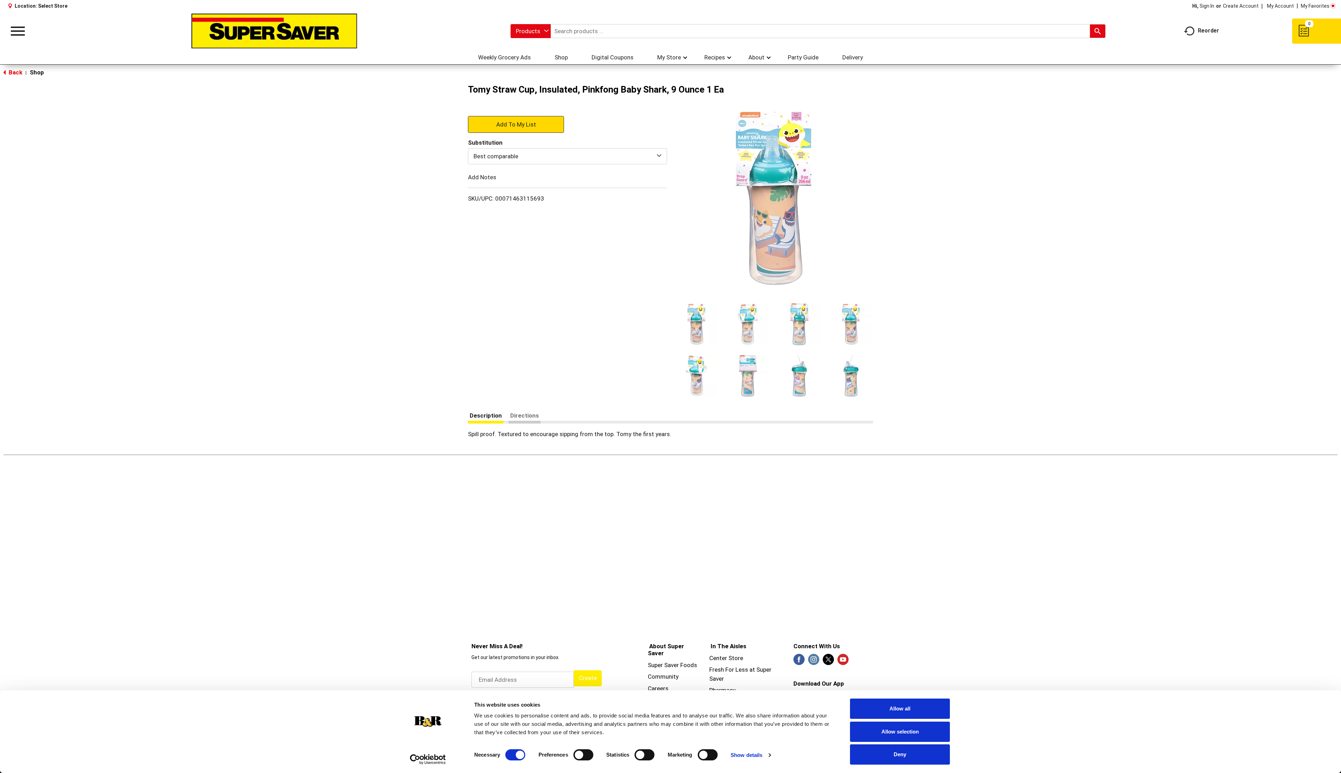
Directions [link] (524, 415)
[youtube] (843, 661)
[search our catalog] (1097, 31)
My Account (1280, 6)
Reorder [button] (1208, 30)
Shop (37, 72)
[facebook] (799, 661)
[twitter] (828, 661)
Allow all (899, 708)
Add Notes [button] (482, 177)
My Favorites (1315, 6)
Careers (658, 688)
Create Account (1241, 6)
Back (14, 72)
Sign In (1207, 6)
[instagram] (813, 661)
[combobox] (531, 31)
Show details (746, 755)
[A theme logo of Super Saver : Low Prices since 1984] (274, 31)
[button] (696, 324)
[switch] (583, 754)
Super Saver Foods (672, 665)
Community (663, 676)
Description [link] (486, 415)
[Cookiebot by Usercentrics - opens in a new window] (428, 759)
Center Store (726, 658)
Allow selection (900, 732)
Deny (900, 754)
